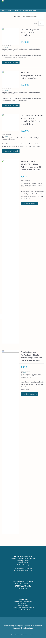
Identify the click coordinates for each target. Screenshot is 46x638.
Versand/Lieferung (8, 625)
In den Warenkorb (11, 62)
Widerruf (27, 625)
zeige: (35, 23)
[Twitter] (14, 622)
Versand (6, 47)
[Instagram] (23, 622)
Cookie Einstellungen (27, 628)
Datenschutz (38, 625)
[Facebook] (10, 622)
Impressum (16, 628)
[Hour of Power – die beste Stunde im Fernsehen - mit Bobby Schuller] (15, 4)
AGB (32, 625)
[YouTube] (19, 622)
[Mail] (35, 622)
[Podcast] (31, 622)
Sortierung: (17, 16)
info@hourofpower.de (25, 570)
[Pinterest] (27, 622)
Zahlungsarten (19, 625)
